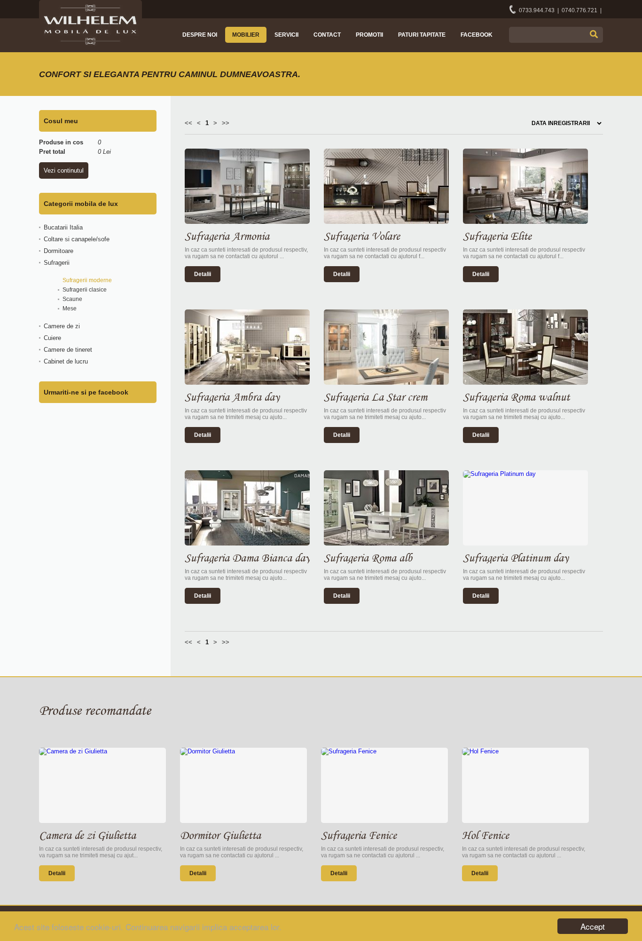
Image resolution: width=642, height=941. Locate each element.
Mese (70, 308)
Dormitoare (58, 250)
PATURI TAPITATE (422, 35)
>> (225, 123)
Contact (327, 35)
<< (188, 123)
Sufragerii (57, 262)
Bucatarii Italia (63, 227)
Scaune (72, 299)
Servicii (286, 35)
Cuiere (52, 337)
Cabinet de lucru (66, 361)
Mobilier (245, 35)
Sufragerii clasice (85, 289)
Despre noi (199, 35)
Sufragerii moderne (87, 280)
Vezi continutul (64, 170)
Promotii (369, 35)
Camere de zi (62, 326)
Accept (592, 926)
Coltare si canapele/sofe (77, 239)
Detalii (202, 274)
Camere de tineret (68, 349)
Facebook (477, 35)
